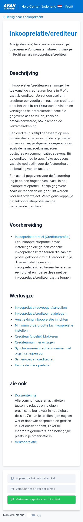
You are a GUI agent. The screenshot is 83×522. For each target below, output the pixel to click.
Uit (39, 515)
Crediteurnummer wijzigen (35, 342)
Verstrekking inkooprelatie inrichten (41, 319)
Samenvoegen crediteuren (34, 359)
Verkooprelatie (26, 442)
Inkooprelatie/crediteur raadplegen (40, 313)
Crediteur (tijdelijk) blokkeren (36, 336)
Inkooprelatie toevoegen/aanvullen (41, 308)
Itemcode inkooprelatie (32, 365)
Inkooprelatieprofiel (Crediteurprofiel (42, 237)
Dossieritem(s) (25, 395)
